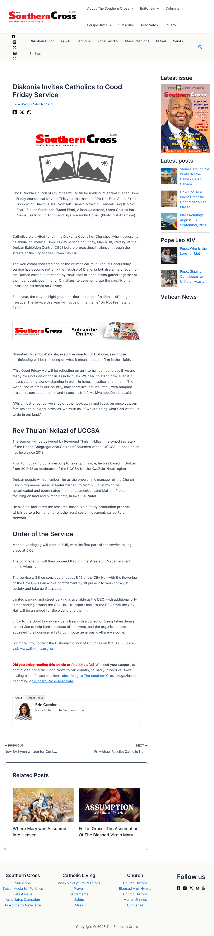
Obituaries (135, 905)
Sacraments (79, 894)
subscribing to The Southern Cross (87, 676)
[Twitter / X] (15, 47)
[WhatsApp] (15, 58)
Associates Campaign (23, 899)
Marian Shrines (135, 899)
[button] (131, 8)
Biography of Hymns (135, 888)
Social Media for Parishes (23, 888)
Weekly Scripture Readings (79, 883)
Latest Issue (22, 894)
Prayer (79, 888)
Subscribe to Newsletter (23, 905)
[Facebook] (13, 37)
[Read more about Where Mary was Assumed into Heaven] (43, 805)
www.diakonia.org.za (36, 648)
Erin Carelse (46, 705)
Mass (79, 905)
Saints (79, 899)
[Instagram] (15, 42)
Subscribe (23, 883)
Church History (135, 883)
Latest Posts (35, 697)
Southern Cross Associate (53, 681)
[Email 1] (15, 53)
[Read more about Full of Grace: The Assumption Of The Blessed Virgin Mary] (109, 805)
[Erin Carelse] (23, 711)
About (18, 697)
